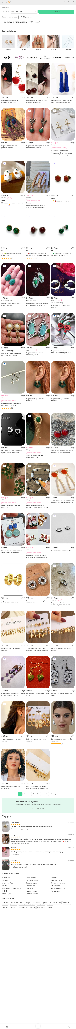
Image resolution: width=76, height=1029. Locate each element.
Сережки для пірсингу (27, 907)
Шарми (50, 907)
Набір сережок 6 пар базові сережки (61, 649)
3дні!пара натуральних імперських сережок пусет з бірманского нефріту (37, 852)
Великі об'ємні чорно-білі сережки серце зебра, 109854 (37, 506)
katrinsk (13, 848)
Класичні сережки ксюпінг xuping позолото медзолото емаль (36, 207)
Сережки (6, 7)
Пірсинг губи (6, 894)
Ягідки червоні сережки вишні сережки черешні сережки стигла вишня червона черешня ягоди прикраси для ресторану (62, 452)
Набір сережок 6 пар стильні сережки (36, 740)
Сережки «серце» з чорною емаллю (11, 740)
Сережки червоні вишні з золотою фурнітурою (10, 101)
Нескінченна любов (58, 888)
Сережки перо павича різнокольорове (9, 147)
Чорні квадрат (31, 878)
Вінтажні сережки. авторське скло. (61, 695)
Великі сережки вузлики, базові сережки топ (37, 602)
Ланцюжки (36, 903)
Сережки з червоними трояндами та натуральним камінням (61, 352)
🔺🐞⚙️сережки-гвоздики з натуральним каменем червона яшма (37, 254)
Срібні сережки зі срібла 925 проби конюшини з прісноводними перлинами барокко (41, 839)
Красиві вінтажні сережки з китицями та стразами (11, 354)
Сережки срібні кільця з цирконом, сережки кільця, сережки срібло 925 (60, 604)
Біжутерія (54, 878)
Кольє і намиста (16, 903)
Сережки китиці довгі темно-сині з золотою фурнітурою (61, 101)
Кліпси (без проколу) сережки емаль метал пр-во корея (11, 552)
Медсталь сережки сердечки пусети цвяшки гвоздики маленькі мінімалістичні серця (12, 452)
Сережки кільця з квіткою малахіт (35, 400)
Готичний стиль (56, 880)
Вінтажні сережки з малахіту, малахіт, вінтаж (11, 304)
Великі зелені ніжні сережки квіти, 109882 (11, 506)
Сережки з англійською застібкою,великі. (34, 354)
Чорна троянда (31, 891)
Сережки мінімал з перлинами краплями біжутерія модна (62, 154)
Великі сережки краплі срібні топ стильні (61, 740)
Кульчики (5, 880)
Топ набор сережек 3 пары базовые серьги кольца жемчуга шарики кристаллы (37, 649)
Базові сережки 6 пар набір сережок (11, 649)
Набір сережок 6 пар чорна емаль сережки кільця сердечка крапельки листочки (37, 787)
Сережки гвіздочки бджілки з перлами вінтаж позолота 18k (31, 826)
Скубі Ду (5, 891)
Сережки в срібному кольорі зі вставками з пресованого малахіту (37, 304)
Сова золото (30, 886)
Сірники (4, 886)
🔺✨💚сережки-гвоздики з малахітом (11, 254)
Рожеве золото (56, 891)
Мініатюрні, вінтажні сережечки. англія (37, 695)
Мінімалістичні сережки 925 (61, 551)
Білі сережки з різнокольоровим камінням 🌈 (12, 204)
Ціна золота (6, 878)
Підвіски (5, 903)
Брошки (5, 907)
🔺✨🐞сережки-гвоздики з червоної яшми (61, 202)
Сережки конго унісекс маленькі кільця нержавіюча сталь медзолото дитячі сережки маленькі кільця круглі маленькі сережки (13, 602)
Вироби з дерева (32, 880)
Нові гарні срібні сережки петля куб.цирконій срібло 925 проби (33, 865)
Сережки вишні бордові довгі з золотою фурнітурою (37, 101)
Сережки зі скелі (32, 894)
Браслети (66, 903)
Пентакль (29, 888)
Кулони (45, 903)
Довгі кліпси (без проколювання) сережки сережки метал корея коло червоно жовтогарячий (62, 502)
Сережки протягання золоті (11, 888)
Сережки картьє (32, 883)
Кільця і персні (55, 903)
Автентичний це (7, 883)
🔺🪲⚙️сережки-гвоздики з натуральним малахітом (61, 254)
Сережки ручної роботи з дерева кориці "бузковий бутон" (13, 695)
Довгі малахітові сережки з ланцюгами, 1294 (36, 456)
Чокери (27, 903)
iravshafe (14, 860)
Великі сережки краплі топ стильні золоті (10, 787)
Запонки (13, 907)
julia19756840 (15, 822)
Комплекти (41, 907)
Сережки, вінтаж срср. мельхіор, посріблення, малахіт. (37, 147)
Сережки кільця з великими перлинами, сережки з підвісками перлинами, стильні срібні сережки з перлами (12, 404)
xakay (13, 835)
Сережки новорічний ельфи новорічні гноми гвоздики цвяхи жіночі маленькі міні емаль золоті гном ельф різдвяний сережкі (37, 556)
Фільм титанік (55, 886)
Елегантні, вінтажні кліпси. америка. (60, 306)
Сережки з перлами (58, 883)
